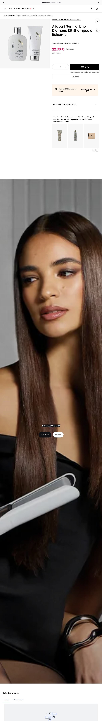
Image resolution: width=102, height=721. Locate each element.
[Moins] (55, 67)
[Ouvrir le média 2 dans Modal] (25, 43)
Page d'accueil (9, 16)
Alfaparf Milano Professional (66, 20)
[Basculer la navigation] (5, 8)
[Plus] (66, 67)
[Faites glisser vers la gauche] (4, 2)
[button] (91, 8)
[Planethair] (22, 9)
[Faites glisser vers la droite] (98, 2)
